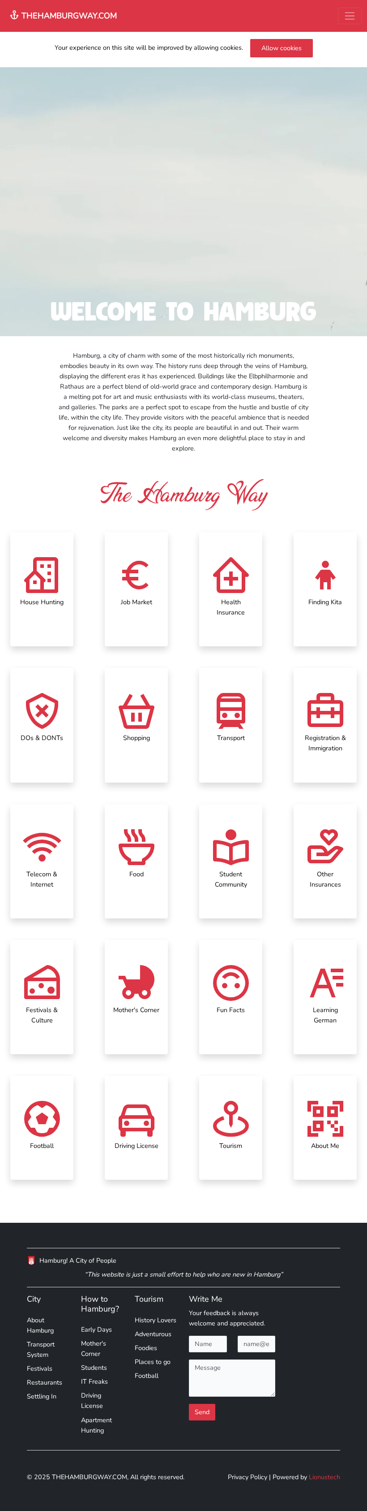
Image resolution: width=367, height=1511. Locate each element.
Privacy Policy (247, 1476)
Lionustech (324, 1476)
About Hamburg (40, 1325)
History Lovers (155, 1320)
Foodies (146, 1347)
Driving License (92, 1400)
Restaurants (44, 1382)
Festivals (39, 1368)
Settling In (41, 1396)
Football (146, 1375)
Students (94, 1367)
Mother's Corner (93, 1348)
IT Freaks (94, 1381)
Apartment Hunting (96, 1425)
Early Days (96, 1329)
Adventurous (153, 1333)
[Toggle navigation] (350, 16)
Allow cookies (281, 47)
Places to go (153, 1361)
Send (202, 1411)
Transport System (41, 1349)
